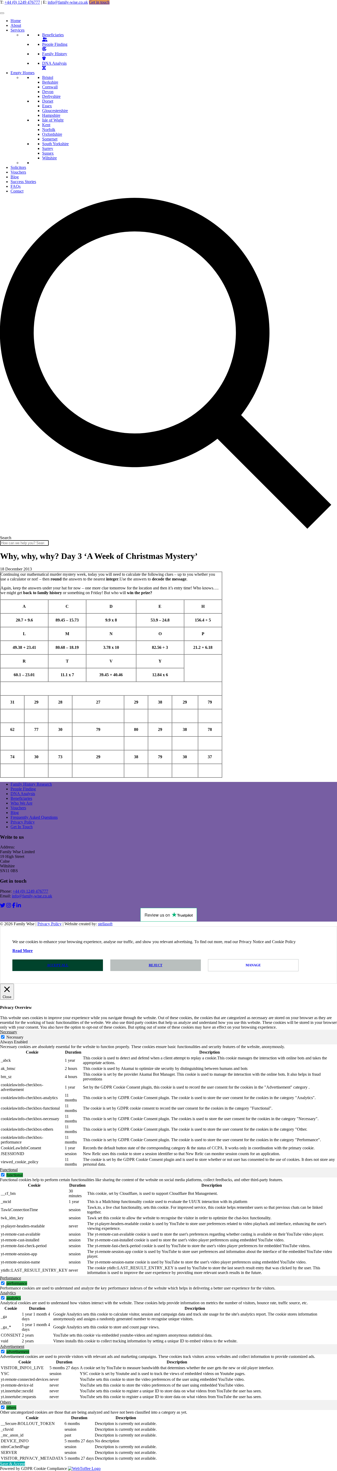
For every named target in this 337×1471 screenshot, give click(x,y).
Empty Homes (22, 72)
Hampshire (51, 115)
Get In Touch (22, 827)
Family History (54, 54)
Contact (17, 191)
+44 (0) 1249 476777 (22, 2)
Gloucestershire (55, 110)
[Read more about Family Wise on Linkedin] (18, 905)
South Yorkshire (55, 143)
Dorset (47, 101)
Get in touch (99, 2)
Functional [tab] (9, 1169)
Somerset (49, 139)
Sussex (48, 153)
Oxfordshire (52, 134)
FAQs (16, 186)
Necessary (14, 1037)
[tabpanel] (168, 1105)
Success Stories (23, 181)
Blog (15, 177)
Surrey (47, 148)
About (16, 25)
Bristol (47, 77)
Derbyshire (51, 96)
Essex (47, 106)
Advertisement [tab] (12, 1346)
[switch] (2, 1174)
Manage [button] (253, 965)
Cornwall (50, 87)
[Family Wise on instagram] (8, 905)
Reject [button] (155, 965)
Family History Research (31, 784)
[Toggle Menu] (2, 13)
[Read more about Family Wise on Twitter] (2, 905)
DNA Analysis (54, 63)
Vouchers (18, 172)
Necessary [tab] (8, 1032)
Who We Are (21, 803)
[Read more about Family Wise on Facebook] (14, 905)
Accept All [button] (57, 965)
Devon (47, 91)
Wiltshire (49, 158)
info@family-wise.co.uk (68, 2)
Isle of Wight (52, 120)
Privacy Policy (23, 822)
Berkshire (50, 82)
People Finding (54, 44)
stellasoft (105, 924)
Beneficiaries (53, 35)
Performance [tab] (10, 1278)
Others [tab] (5, 1402)
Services (17, 30)
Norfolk (48, 129)
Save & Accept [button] (12, 1464)
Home (16, 20)
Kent (46, 125)
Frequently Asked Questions (34, 817)
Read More (22, 950)
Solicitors (18, 167)
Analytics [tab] (8, 1293)
